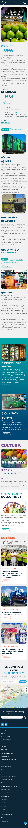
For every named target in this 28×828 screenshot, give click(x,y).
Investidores (4, 803)
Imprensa (3, 806)
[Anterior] (11, 37)
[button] (15, 699)
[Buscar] (22, 3)
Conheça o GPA (6, 730)
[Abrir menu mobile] (25, 3)
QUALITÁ (4, 259)
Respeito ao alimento (7, 773)
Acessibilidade (4, 821)
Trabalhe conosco (6, 766)
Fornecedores (5, 796)
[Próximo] (17, 37)
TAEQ (11, 259)
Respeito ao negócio (6, 779)
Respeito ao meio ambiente (8, 776)
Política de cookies (5, 818)
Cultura (3, 733)
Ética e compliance (6, 739)
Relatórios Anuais (5, 789)
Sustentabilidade (5, 736)
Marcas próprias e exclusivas (8, 759)
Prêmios (3, 746)
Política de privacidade (6, 814)
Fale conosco (4, 799)
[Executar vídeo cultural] (14, 458)
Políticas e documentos (7, 792)
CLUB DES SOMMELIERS (9, 262)
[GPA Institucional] (5, 2)
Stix (2, 763)
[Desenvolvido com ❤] (14, 824)
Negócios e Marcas (7, 753)
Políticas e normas (6, 743)
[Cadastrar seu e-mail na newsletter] (25, 717)
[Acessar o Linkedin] (2, 724)
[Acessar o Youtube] (6, 724)
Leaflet (14, 707)
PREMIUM (5, 129)
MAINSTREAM (15, 129)
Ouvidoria (3, 809)
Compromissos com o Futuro (9, 786)
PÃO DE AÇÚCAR (7, 266)
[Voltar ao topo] (25, 823)
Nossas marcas (5, 756)
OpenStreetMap (20, 707)
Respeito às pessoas (6, 783)
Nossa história (4, 749)
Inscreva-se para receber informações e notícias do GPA (13, 713)
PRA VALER (19, 259)
